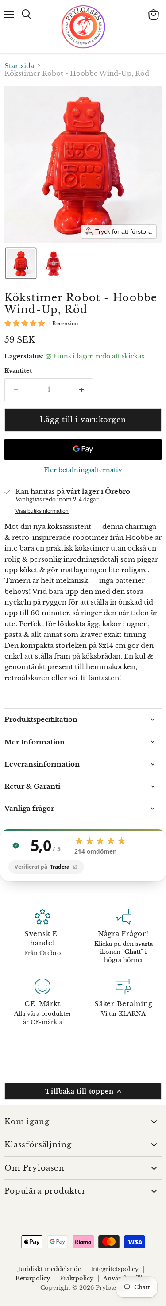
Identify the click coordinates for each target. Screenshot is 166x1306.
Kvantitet (18, 370)
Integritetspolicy (115, 1269)
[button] (21, 263)
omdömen (95, 851)
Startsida (19, 65)
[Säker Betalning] (124, 1002)
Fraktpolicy (76, 1278)
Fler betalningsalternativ (83, 470)
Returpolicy (32, 1278)
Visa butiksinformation (42, 511)
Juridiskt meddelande (49, 1269)
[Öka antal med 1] (81, 389)
